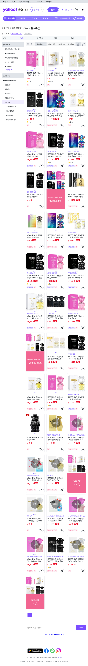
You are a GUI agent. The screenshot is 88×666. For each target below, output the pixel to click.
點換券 (22, 18)
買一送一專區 (9, 62)
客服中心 (23, 661)
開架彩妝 (8, 89)
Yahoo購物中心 (15, 9)
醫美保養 (8, 93)
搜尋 (81, 627)
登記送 (34, 18)
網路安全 (49, 661)
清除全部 (28, 33)
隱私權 (57, 661)
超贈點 (79, 18)
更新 (59, 657)
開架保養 (8, 85)
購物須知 (40, 661)
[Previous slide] (27, 58)
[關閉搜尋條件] (41, 9)
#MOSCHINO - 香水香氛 (54, 634)
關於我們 (32, 661)
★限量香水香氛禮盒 (11, 58)
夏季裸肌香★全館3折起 (12, 49)
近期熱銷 (71, 44)
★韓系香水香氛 (10, 53)
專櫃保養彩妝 (9, 98)
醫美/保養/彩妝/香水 (10, 80)
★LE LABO (8, 66)
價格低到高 (51, 44)
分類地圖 (65, 661)
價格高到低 (61, 44)
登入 (67, 9)
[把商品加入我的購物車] (41, 84)
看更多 (45, 18)
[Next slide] (42, 58)
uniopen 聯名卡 (64, 18)
